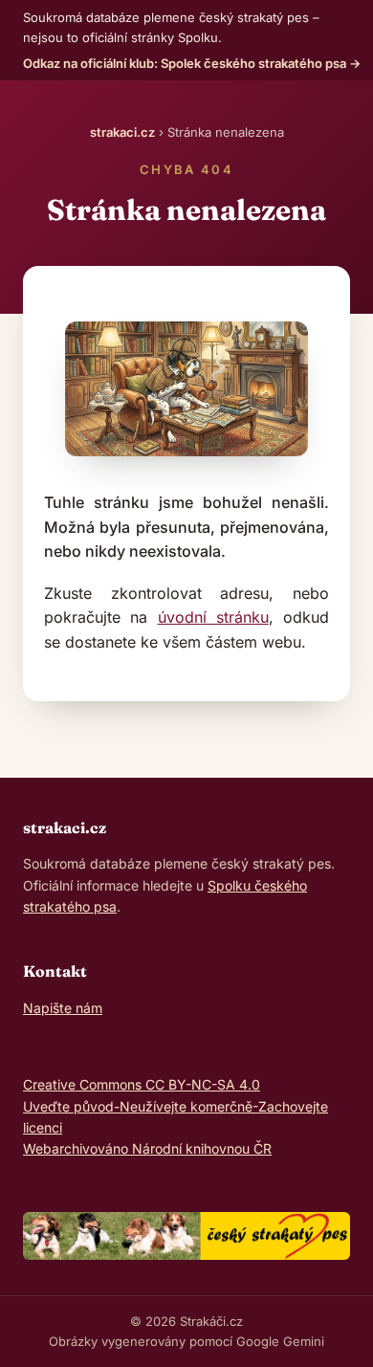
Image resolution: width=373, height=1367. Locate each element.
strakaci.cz (122, 132)
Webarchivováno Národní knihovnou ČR (147, 1148)
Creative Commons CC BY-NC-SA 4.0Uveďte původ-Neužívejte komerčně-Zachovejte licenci (175, 1105)
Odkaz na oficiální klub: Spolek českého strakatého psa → (192, 63)
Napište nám (62, 1008)
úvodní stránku (213, 617)
